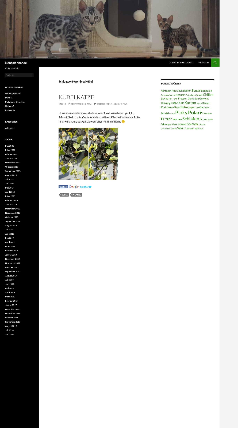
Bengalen (206, 90)
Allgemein (9, 128)
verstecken (165, 128)
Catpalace (190, 95)
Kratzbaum (167, 107)
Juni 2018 (9, 234)
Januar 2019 (11, 204)
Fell (170, 99)
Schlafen (190, 118)
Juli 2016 (9, 330)
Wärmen (199, 128)
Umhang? (9, 106)
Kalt (181, 103)
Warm (181, 128)
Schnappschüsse (169, 124)
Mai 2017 (9, 288)
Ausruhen (177, 90)
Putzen (166, 119)
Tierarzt (202, 124)
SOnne (8, 97)
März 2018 (10, 246)
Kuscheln (180, 107)
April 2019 (10, 192)
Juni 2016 (9, 334)
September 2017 (12, 271)
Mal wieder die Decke (15, 102)
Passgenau (10, 110)
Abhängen (166, 90)
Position (208, 113)
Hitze (174, 103)
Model (165, 113)
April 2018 (10, 242)
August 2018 (11, 225)
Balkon (187, 90)
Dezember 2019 (12, 162)
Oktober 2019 (11, 166)
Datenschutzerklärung (181, 62)
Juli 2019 (9, 179)
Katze (199, 103)
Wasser (190, 128)
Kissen (206, 103)
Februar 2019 (11, 200)
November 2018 (12, 213)
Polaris (195, 112)
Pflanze (76, 195)
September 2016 (12, 321)
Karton (190, 102)
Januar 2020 (11, 158)
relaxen (177, 119)
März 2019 (10, 196)
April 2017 (10, 292)
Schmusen (206, 119)
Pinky (181, 112)
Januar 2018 (11, 254)
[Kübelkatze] (63, 186)
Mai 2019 (9, 187)
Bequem (180, 94)
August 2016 (11, 326)
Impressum (203, 62)
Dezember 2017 (12, 259)
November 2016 (12, 313)
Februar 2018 (11, 250)
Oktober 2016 (11, 317)
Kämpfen (191, 107)
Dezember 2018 (12, 208)
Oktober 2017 (11, 267)
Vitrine (174, 128)
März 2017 (10, 296)
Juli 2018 (9, 229)
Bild (63, 104)
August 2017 (11, 275)
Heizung (165, 103)
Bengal (196, 90)
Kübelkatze (76, 97)
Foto (175, 98)
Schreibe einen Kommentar (112, 104)
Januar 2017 (11, 305)
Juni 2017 (9, 284)
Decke (164, 98)
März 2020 (10, 150)
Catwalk (198, 95)
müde (172, 113)
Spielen (192, 124)
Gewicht (204, 98)
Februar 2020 (11, 154)
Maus (207, 107)
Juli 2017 (9, 280)
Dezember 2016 (12, 309)
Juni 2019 (9, 183)
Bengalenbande (16, 63)
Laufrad (199, 107)
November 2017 (12, 263)
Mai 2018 (9, 238)
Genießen (193, 98)
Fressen (182, 98)
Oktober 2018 (11, 217)
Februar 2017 (11, 301)
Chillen (208, 95)
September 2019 (12, 171)
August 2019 (11, 175)
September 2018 (12, 221)
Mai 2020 (9, 146)
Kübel (65, 195)
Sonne (182, 124)
